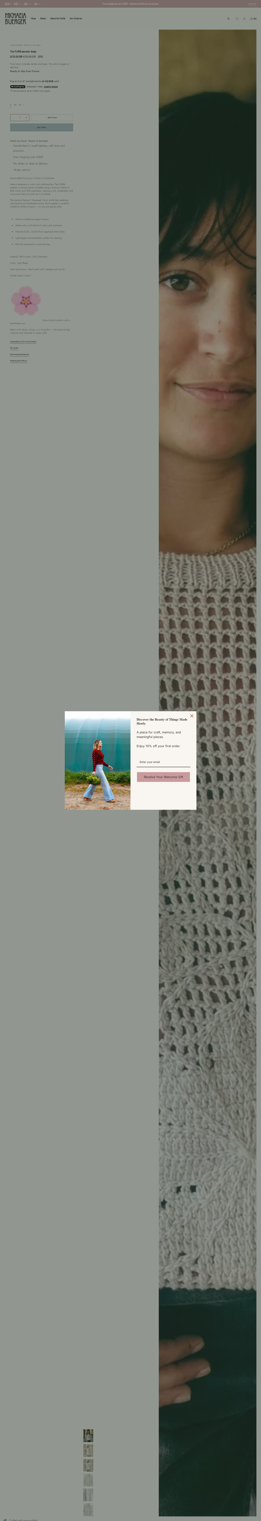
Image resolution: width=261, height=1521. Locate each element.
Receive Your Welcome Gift (163, 777)
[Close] (191, 715)
